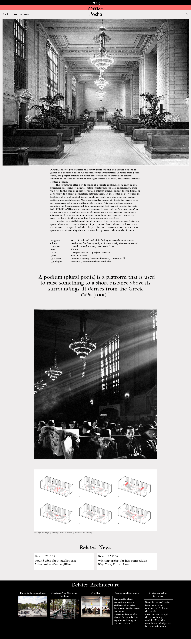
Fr (186, 14)
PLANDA (82, 255)
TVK (95, 4)
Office (95, 9)
